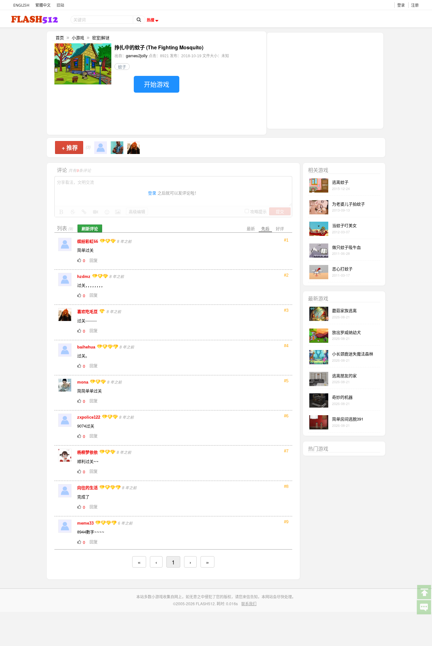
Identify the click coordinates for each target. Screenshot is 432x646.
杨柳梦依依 (88, 452)
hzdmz (84, 276)
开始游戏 (156, 84)
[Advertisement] (325, 80)
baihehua (86, 347)
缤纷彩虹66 (88, 241)
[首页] (35, 19)
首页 (60, 37)
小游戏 (78, 37)
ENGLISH (21, 5)
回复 (93, 260)
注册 (415, 5)
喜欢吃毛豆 (88, 311)
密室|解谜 (100, 37)
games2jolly (137, 55)
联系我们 (248, 603)
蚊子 (122, 67)
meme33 (86, 523)
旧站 (60, 5)
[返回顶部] (423, 591)
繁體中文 (43, 5)
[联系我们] (423, 606)
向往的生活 (88, 487)
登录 (401, 5)
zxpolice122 (89, 417)
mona (83, 382)
